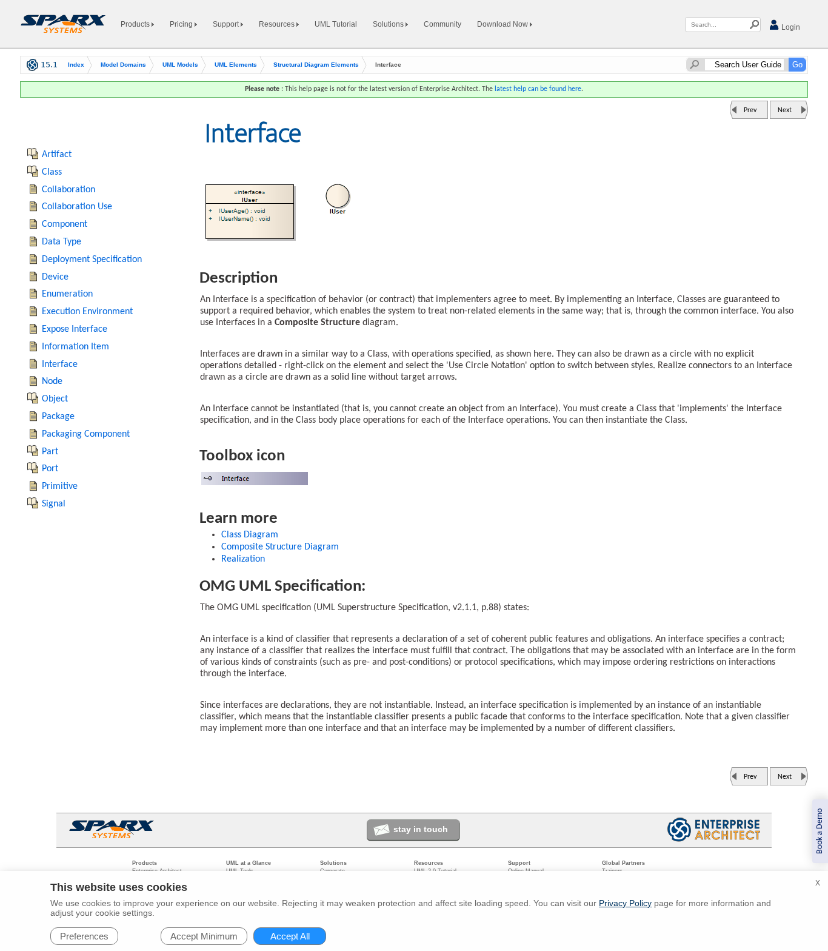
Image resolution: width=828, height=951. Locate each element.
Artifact (57, 155)
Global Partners (623, 863)
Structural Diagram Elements (316, 64)
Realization (243, 559)
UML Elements (236, 64)
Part (50, 452)
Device (55, 277)
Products (136, 24)
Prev (750, 110)
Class (52, 172)
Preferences (84, 936)
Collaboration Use (77, 207)
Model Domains (123, 64)
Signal (53, 504)
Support (227, 24)
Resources (277, 24)
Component (64, 224)
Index (76, 64)
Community (442, 24)
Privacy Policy (625, 903)
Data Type (61, 242)
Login (790, 27)
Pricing (182, 24)
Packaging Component (86, 434)
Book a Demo (819, 831)
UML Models (180, 64)
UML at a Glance (248, 863)
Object (55, 399)
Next (785, 110)
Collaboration (68, 190)
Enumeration (67, 294)
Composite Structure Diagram (280, 547)
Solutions (389, 24)
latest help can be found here (538, 89)
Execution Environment (87, 312)
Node (52, 381)
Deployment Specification (92, 259)
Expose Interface (74, 329)
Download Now (503, 24)
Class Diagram (249, 535)
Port (50, 469)
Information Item (75, 347)
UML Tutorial (336, 24)
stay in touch (420, 829)
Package (58, 417)
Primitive (60, 486)
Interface (60, 364)
